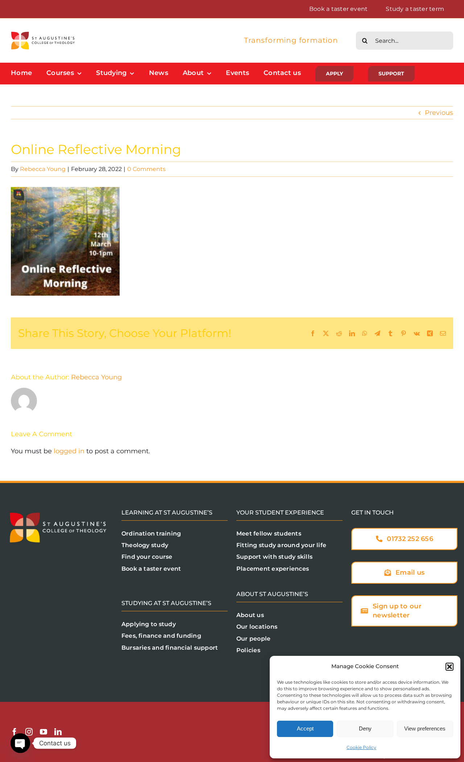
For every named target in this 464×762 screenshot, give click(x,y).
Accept (305, 728)
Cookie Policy (361, 747)
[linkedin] (58, 732)
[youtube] (43, 732)
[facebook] (14, 732)
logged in (69, 451)
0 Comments (146, 169)
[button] (449, 666)
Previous (439, 113)
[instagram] (29, 732)
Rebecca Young (43, 169)
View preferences (425, 728)
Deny (365, 728)
